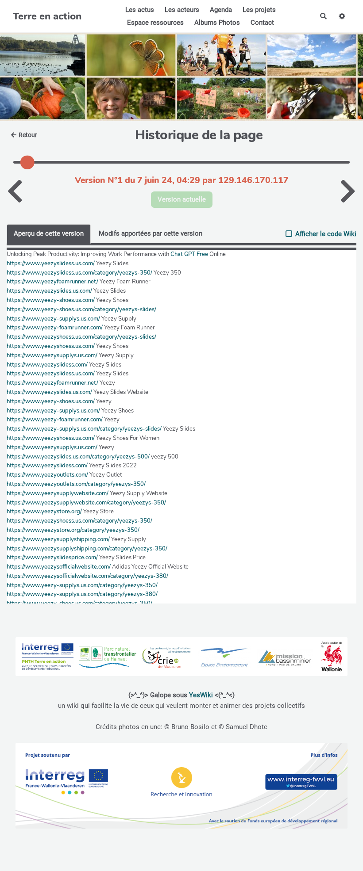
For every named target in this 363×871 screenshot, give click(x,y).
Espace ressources (155, 23)
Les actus (139, 10)
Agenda (221, 10)
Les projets (259, 10)
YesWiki (201, 695)
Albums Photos (217, 23)
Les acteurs (182, 10)
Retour (28, 134)
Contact (262, 23)
